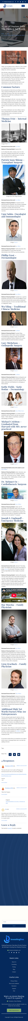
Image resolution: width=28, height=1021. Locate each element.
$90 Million (18, 648)
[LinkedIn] (20, 2)
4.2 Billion (18, 246)
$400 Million (4, 469)
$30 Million (18, 693)
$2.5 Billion (18, 294)
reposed (6, 569)
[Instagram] (25, 2)
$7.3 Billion (18, 200)
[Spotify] (23, 2)
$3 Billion (18, 330)
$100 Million (18, 504)
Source (16, 242)
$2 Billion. (18, 731)
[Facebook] (15, 2)
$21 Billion (18, 146)
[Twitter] (18, 2)
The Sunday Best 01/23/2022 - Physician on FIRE (15, 802)
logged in (10, 828)
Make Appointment (14, 1010)
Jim (6, 809)
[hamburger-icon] (23, 6)
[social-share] (10, 754)
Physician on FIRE (9, 765)
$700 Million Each (20, 411)
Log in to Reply (4, 782)
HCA (9, 143)
